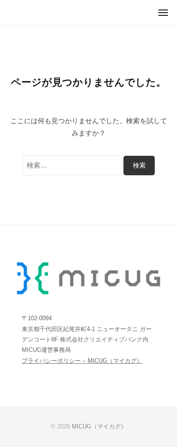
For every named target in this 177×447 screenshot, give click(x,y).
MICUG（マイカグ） (99, 426)
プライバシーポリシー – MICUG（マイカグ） (82, 360)
